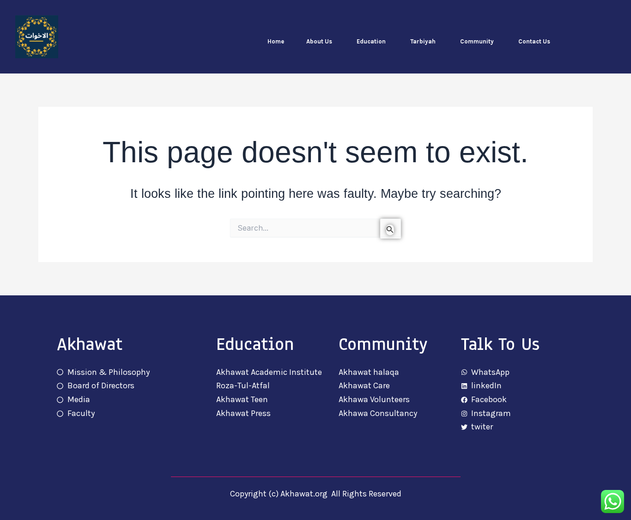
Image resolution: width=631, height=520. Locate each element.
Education (371, 41)
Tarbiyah (423, 41)
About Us (319, 41)
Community (477, 41)
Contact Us (534, 41)
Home (275, 41)
